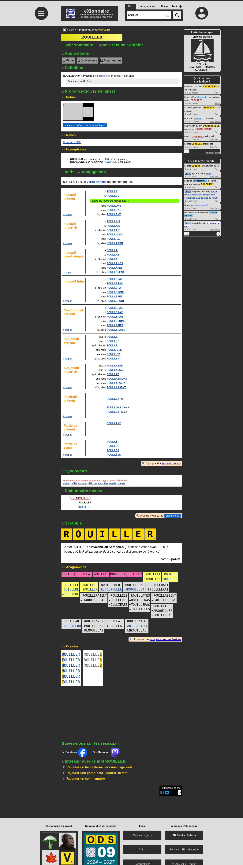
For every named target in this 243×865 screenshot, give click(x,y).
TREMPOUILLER (80, 498)
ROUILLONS (114, 205)
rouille (102, 75)
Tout (212, 121)
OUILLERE (71, 589)
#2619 (208, 173)
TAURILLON (72, 626)
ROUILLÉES (114, 454)
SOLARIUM (207, 184)
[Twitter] (167, 793)
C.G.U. (142, 849)
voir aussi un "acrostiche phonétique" (85, 125)
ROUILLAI (112, 250)
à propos (67, 214)
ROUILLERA (114, 287)
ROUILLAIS (113, 221)
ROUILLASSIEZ (116, 383)
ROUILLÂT (113, 374)
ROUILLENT (114, 214)
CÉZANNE (197, 136)
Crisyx (188, 173)
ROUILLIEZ (113, 238)
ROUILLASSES (115, 370)
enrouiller (103, 483)
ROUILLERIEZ (115, 325)
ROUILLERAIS (115, 308)
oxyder (113, 483)
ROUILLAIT (113, 230)
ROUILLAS (113, 254)
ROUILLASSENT (116, 387)
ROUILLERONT (115, 301)
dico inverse (172, 515)
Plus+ (217, 93)
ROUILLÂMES (115, 263)
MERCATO (209, 107)
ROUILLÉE (113, 446)
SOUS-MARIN (204, 129)
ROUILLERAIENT (117, 329)
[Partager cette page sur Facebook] (162, 793)
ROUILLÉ (112, 441)
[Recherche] (177, 15)
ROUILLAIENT (115, 243)
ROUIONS (111, 161)
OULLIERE (71, 594)
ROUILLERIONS (116, 321)
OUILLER (170, 579)
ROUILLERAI (114, 279)
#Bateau (198, 118)
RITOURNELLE (111, 589)
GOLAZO (196, 100)
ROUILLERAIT (115, 316)
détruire (92, 483)
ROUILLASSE (115, 365)
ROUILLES (113, 195)
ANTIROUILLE (137, 626)
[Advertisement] (41, 57)
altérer (66, 483)
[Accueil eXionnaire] (64, 29)
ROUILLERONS (116, 292)
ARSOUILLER (134, 589)
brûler (74, 483)
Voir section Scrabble (123, 45)
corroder (82, 483)
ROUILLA (112, 259)
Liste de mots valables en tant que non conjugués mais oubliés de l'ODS (201, 194)
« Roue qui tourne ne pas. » (109, 200)
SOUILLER (90, 589)
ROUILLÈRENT (115, 272)
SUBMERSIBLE (211, 126)
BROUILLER (84, 507)
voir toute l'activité (213, 152)
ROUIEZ (108, 159)
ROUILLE (112, 191)
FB (183, 849)
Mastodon (193, 849)
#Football (201, 97)
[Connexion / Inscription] (201, 13)
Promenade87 (201, 205)
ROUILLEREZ (114, 296)
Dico (71, 29)
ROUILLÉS (113, 450)
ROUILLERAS (115, 283)
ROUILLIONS (114, 234)
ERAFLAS (197, 144)
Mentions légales (142, 835)
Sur (69, 752)
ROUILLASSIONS (117, 378)
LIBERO (196, 166)
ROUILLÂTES (114, 267)
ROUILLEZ (113, 210)
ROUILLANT (114, 423)
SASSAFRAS (210, 86)
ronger (121, 483)
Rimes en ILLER (72, 142)
